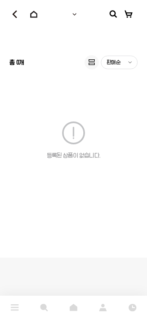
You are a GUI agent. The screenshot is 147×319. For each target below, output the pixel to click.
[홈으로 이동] (34, 14)
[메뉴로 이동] (14, 307)
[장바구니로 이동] (129, 14)
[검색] (113, 14)
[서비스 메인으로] (73, 307)
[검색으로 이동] (44, 307)
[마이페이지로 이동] (103, 307)
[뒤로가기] (15, 14)
